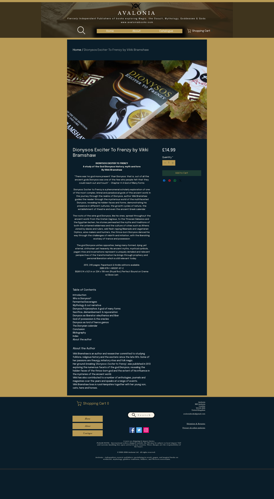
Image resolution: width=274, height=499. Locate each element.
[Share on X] (180, 180)
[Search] (81, 30)
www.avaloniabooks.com (137, 22)
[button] (166, 31)
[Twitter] (139, 430)
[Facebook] (132, 430)
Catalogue (87, 433)
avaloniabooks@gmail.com (194, 414)
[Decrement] (165, 163)
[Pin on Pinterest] (169, 180)
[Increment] (173, 163)
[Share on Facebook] (164, 180)
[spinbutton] (169, 163)
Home (77, 49)
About (87, 426)
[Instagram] (146, 430)
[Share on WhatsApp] (175, 180)
